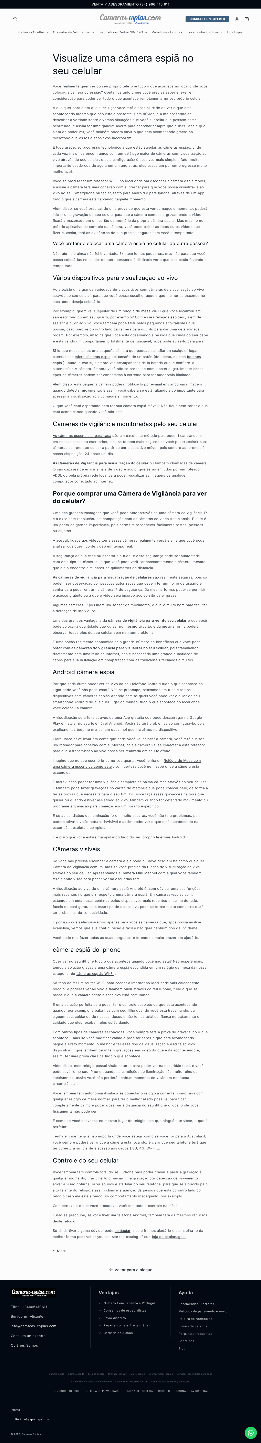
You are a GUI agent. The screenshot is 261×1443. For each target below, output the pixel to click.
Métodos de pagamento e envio (203, 1311)
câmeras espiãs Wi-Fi (95, 974)
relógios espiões (169, 317)
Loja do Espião (96, 1374)
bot (189, 357)
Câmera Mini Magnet (139, 873)
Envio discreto (115, 1318)
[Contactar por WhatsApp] (251, 1433)
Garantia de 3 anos (118, 1333)
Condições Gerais (66, 1391)
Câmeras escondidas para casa (194, 1374)
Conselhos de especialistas (125, 1310)
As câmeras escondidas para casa (82, 436)
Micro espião (137, 1374)
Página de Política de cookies (148, 1391)
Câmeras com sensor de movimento (91, 1381)
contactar (122, 1231)
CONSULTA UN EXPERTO (207, 19)
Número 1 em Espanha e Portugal (129, 1303)
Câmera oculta (76, 1374)
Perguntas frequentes (196, 1334)
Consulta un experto (28, 1336)
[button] (15, 19)
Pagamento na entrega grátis (126, 1325)
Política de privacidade (102, 1391)
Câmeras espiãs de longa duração (170, 1381)
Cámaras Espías (31, 1434)
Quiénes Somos (24, 1345)
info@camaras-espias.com (34, 1326)
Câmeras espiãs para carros (131, 1381)
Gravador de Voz (117, 1374)
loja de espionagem (169, 1237)
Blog (182, 1348)
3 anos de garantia (193, 1326)
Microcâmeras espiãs (161, 1374)
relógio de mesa (136, 311)
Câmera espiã (56, 1374)
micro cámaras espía (92, 357)
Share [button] (61, 1251)
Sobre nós (187, 1341)
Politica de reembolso (195, 1319)
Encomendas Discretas (196, 1304)
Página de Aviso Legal (192, 1391)
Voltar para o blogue (134, 1269)
